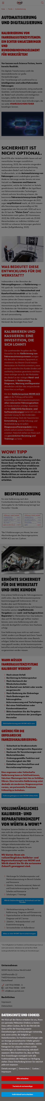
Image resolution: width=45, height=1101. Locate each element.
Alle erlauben (22, 1078)
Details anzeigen (8, 1069)
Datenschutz (24, 1069)
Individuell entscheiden (22, 1094)
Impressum (6, 1072)
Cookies (35, 1069)
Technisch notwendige (22, 1086)
